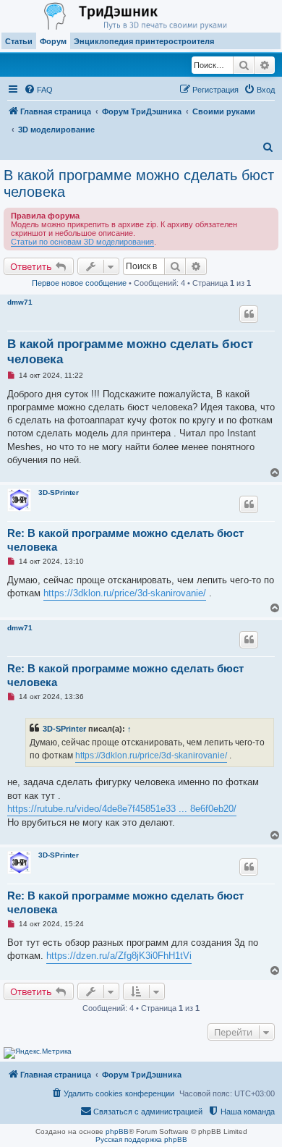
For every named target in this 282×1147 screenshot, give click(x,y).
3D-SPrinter (58, 492)
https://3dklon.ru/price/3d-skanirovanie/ (124, 593)
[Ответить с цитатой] (248, 314)
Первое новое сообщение (79, 283)
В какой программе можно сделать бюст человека (139, 183)
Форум (53, 41)
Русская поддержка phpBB (141, 1139)
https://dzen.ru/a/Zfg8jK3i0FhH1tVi (119, 955)
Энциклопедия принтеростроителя (144, 41)
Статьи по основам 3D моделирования (82, 241)
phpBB (117, 1131)
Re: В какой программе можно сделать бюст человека (125, 540)
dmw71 (20, 302)
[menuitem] (38, 89)
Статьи (19, 41)
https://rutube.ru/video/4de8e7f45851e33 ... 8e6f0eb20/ (121, 808)
